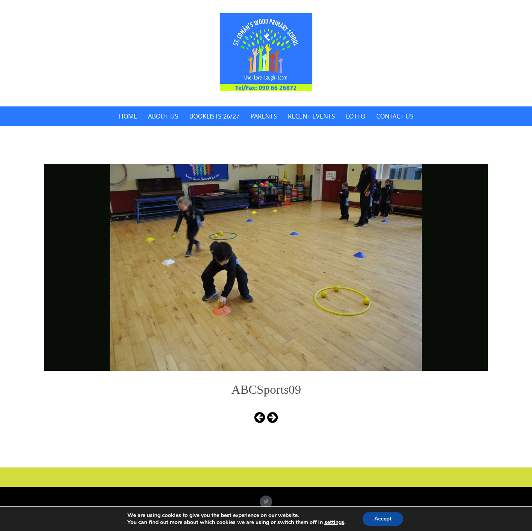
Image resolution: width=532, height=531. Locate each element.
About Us (163, 116)
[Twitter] (266, 502)
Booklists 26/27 (214, 116)
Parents (263, 116)
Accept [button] (382, 518)
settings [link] (334, 522)
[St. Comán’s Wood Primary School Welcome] (266, 52)
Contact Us (395, 116)
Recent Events (311, 116)
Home (128, 116)
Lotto (355, 116)
